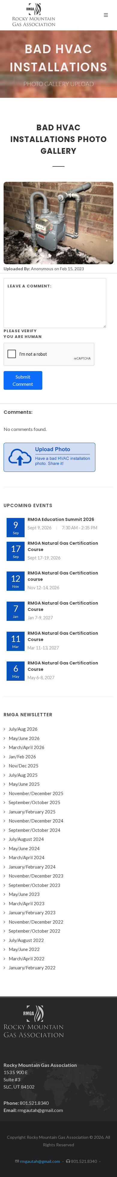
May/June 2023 (24, 894)
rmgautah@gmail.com (40, 1110)
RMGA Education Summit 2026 (61, 519)
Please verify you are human (23, 334)
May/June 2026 (24, 738)
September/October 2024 (34, 830)
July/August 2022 (26, 940)
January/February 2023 (32, 912)
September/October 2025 (34, 802)
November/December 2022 (36, 922)
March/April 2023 (26, 903)
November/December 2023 (36, 875)
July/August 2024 (26, 839)
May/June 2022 (24, 949)
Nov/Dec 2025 (23, 765)
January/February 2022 (32, 967)
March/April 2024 (26, 857)
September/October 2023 (34, 885)
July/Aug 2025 (23, 775)
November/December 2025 (36, 793)
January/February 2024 (32, 866)
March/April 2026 (26, 747)
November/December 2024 (36, 820)
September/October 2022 (34, 931)
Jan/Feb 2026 (22, 756)
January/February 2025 (32, 811)
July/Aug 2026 (23, 729)
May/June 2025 (24, 784)
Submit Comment (23, 380)
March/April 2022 (26, 958)
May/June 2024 (24, 848)
